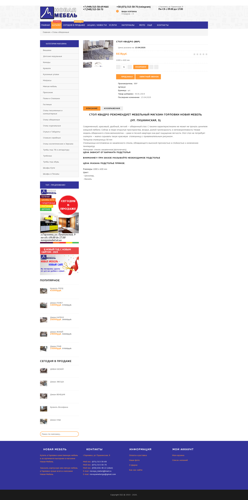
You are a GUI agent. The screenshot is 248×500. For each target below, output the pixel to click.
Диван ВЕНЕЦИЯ (57, 394)
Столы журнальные (52, 125)
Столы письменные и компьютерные (52, 112)
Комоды (46, 62)
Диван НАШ (55, 420)
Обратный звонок (149, 76)
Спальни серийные (52, 138)
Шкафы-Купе (49, 168)
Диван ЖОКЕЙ (56, 332)
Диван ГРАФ (55, 346)
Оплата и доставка (138, 455)
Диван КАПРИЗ (57, 317)
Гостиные (47, 104)
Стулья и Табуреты (51, 132)
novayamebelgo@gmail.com (103, 474)
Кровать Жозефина (59, 407)
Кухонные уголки (51, 74)
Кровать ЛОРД (56, 288)
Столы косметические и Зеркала (58, 144)
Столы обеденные (51, 119)
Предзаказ (127, 76)
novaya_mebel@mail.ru (100, 471)
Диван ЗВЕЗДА (57, 382)
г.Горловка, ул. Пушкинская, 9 (170, 7)
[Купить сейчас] (156, 67)
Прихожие (48, 92)
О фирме (133, 465)
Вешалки (47, 50)
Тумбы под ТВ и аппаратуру (56, 150)
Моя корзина (178, 455)
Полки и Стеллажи (51, 98)
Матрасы (47, 80)
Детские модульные (52, 56)
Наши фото (134, 460)
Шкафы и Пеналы (51, 174)
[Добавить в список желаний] (151, 67)
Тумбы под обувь (51, 162)
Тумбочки (47, 156)
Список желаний (180, 460)
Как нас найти (135, 470)
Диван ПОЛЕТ (56, 303)
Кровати (47, 68)
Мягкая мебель (50, 86)
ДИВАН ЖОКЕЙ (57, 369)
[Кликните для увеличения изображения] (98, 50)
